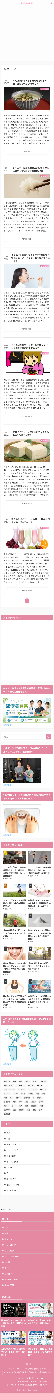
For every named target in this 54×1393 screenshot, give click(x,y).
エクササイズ (20, 1086)
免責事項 (33, 1381)
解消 (28, 1110)
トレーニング (32, 1090)
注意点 (33, 1102)
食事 (40, 1110)
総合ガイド (11, 1178)
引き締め (7, 1102)
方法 (20, 1102)
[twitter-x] (27, 1364)
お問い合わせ (42, 1381)
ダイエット (21, 1090)
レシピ (15, 1094)
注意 (26, 1102)
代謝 (37, 1094)
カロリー (31, 1086)
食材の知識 (11, 1190)
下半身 (23, 1094)
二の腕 (30, 1094)
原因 (11, 1098)
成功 (14, 1102)
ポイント (43, 1090)
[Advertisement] (27, 34)
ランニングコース (14, 1161)
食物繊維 (7, 1114)
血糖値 (21, 1110)
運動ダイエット (13, 1184)
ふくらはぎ (11, 1155)
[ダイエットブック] (27, 3)
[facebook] (24, 1364)
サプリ (39, 1086)
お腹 (20, 1082)
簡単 (26, 1106)
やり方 (35, 1082)
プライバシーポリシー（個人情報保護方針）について (27, 1369)
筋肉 (20, 1106)
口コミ (18, 1098)
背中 (41, 1106)
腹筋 (14, 1110)
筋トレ (14, 1106)
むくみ (27, 1082)
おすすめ (7, 1082)
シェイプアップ (9, 1090)
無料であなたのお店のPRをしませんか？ (33, 1385)
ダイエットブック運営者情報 (17, 1381)
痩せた (41, 1102)
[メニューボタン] (3, 3)
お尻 (14, 1082)
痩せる (6, 1106)
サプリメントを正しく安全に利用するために (27, 1378)
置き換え (34, 1106)
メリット (7, 1094)
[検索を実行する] (48, 736)
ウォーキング (8, 1086)
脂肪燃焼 (7, 1110)
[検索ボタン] (51, 3)
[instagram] (30, 1364)
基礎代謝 (27, 1098)
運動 (34, 1110)
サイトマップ (11, 1385)
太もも (39, 1098)
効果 (5, 1098)
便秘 (43, 1094)
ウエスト (43, 1082)
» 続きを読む (8, 725)
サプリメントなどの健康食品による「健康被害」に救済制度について (26, 1373)
